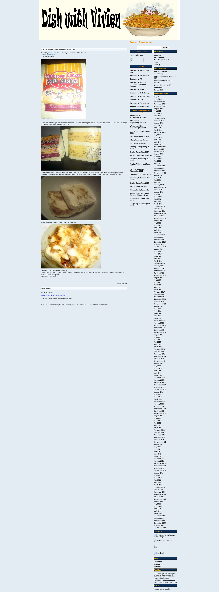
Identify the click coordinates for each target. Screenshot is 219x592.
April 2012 (157, 425)
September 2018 (160, 247)
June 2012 (157, 420)
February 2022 (159, 166)
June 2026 (157, 99)
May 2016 (157, 313)
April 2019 (157, 230)
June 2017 (157, 282)
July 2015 (157, 337)
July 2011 (157, 447)
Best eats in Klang (137, 89)
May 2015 (157, 342)
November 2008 (160, 523)
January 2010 (159, 490)
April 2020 (157, 201)
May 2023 (157, 139)
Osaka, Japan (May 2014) (139, 183)
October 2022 (159, 149)
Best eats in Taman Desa (139, 103)
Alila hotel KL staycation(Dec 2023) (138, 122)
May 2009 (157, 509)
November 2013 (160, 385)
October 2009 (159, 497)
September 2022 (160, 151)
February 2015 (159, 349)
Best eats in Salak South (139, 75)
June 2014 (157, 368)
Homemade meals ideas (139, 106)
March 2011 (158, 456)
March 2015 (158, 347)
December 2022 (160, 147)
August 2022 (158, 154)
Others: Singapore (161, 85)
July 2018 (157, 251)
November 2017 (160, 270)
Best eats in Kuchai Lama (140, 96)
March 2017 (158, 289)
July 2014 (157, 366)
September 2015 (160, 332)
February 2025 (159, 118)
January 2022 (159, 168)
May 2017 (157, 285)
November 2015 (160, 328)
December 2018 (160, 239)
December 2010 (160, 463)
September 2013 (160, 389)
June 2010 (157, 478)
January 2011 (159, 461)
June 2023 (157, 137)
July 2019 (157, 223)
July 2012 (157, 418)
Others (156, 83)
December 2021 (160, 170)
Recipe (156, 90)
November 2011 (160, 437)
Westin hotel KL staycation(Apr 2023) (138, 127)
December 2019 (160, 211)
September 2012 (160, 413)
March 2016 (158, 318)
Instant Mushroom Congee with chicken (58, 49)
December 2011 (159, 435)
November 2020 (160, 187)
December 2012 (160, 406)
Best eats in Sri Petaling (139, 93)
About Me (157, 55)
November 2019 (160, 213)
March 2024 (158, 130)
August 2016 (158, 306)
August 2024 (158, 123)
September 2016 (160, 304)
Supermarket (50, 55)
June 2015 (157, 339)
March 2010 (158, 485)
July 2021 (157, 178)
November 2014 (160, 356)
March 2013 (158, 399)
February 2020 (159, 206)
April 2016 (157, 316)
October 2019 (159, 216)
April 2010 (157, 482)
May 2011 (157, 451)
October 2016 (159, 301)
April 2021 (157, 182)
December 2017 (160, 268)
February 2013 (159, 401)
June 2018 (157, 254)
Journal (157, 74)
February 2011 (159, 459)
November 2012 (160, 409)
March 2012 (158, 428)
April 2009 (157, 511)
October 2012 (159, 411)
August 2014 (158, 363)
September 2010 (160, 470)
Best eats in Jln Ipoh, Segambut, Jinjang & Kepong (138, 84)
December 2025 (160, 104)
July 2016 (157, 309)
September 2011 (160, 442)
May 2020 (157, 199)
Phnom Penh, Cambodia (139, 190)
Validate (158, 566)
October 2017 (159, 273)
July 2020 (157, 194)
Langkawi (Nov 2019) (138, 143)
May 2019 (157, 228)
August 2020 (158, 192)
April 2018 (157, 259)
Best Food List (159, 57)
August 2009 (158, 501)
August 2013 (158, 392)
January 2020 (159, 209)
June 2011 (157, 449)
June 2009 (157, 506)
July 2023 (157, 135)
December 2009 (160, 492)
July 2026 (157, 97)
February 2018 (159, 263)
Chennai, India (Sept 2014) (140, 174)
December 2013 (160, 382)
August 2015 (158, 335)
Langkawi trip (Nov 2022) (140, 136)
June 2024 (157, 125)
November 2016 (160, 299)
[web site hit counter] (163, 540)
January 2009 (159, 518)
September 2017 (160, 275)
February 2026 (159, 101)
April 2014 (157, 373)
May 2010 (157, 480)
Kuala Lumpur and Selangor (165, 76)
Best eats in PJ (136, 79)
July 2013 (157, 394)
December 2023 (160, 132)
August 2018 (158, 249)
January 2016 (159, 323)
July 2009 (157, 504)
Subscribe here (137, 55)
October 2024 (159, 120)
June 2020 (157, 197)
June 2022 (157, 159)
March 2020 (158, 204)
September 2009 (160, 499)
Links (156, 62)
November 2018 (160, 242)
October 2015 (159, 330)
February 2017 (159, 292)
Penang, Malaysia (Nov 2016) (141, 155)
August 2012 (158, 416)
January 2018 (159, 266)
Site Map (157, 64)
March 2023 (158, 144)
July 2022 (157, 156)
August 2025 (158, 109)
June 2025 (157, 113)
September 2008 (160, 528)
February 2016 (159, 320)
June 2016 (157, 311)
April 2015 (157, 344)
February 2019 (159, 235)
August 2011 (158, 444)
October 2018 (159, 244)
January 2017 (159, 294)
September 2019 (160, 218)
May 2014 (157, 370)
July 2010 (157, 475)
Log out (157, 564)
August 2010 (158, 473)
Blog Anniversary (160, 71)
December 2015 (160, 325)
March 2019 (158, 232)
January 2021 (159, 185)
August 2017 (158, 278)
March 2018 (158, 261)
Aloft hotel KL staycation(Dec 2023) (138, 116)
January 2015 (159, 351)
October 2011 (159, 440)
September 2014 (160, 361)
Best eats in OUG (137, 100)
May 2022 (157, 161)
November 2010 (160, 466)
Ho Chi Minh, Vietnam (138, 186)
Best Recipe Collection (162, 60)
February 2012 (159, 430)
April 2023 (157, 142)
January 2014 (159, 380)
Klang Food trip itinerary (139, 140)
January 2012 (159, 432)
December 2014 (160, 354)
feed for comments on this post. (53, 295)
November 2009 (160, 494)
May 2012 (157, 423)
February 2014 (159, 378)
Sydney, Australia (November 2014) (137, 170)
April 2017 (157, 287)
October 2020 (159, 189)
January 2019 (159, 237)
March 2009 (158, 513)
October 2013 (159, 387)
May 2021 (157, 180)
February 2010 (159, 487)
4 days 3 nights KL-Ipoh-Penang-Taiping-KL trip (139, 194)
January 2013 (159, 404)
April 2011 (157, 454)
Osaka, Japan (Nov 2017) (139, 152)
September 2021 (160, 173)
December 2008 (160, 520)
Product (157, 87)
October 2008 (159, 525)
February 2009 (159, 516)
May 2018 (157, 256)
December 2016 (160, 297)
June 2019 (157, 225)
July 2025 (157, 111)
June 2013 (157, 397)
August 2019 (158, 220)
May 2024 (157, 128)
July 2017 (157, 280)
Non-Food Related (161, 80)
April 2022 (157, 163)
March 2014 (158, 375)
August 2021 (158, 175)
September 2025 (160, 106)
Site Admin (158, 562)
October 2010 (159, 468)
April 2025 (157, 116)
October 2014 (159, 359)
